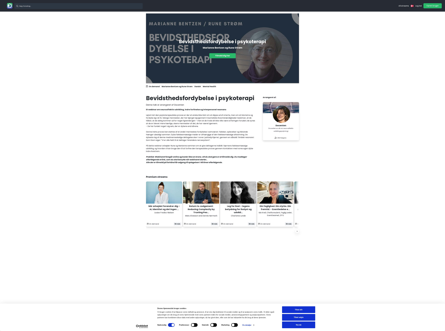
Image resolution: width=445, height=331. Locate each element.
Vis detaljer (246, 325)
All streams (404, 6)
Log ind (418, 6)
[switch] (194, 325)
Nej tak (298, 325)
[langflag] (412, 6)
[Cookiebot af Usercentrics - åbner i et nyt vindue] (142, 326)
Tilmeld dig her (222, 55)
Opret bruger (432, 5)
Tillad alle (298, 310)
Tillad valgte (299, 317)
